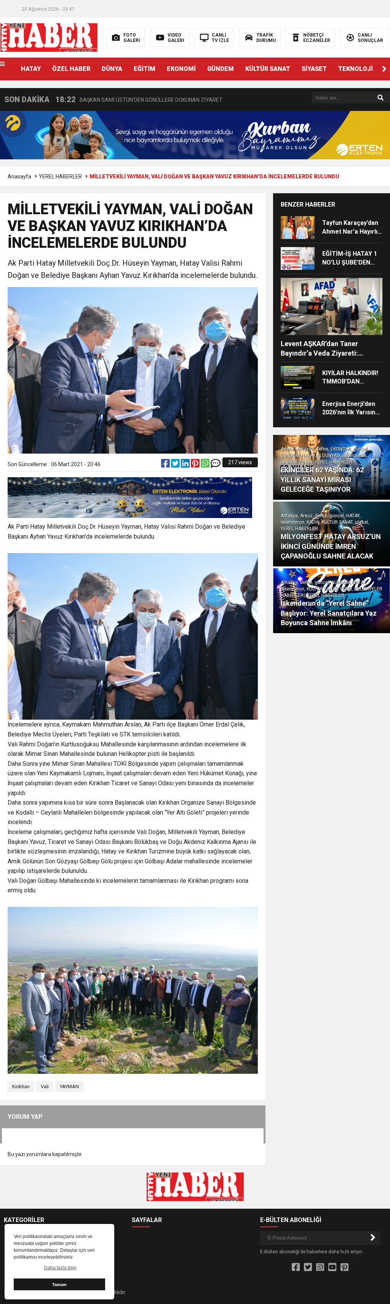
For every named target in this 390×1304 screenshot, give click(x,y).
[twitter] (176, 465)
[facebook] (166, 465)
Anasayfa (19, 176)
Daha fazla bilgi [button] (60, 1267)
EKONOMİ (181, 68)
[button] (384, 69)
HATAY (31, 68)
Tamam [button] (59, 1284)
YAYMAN (69, 1086)
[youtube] (332, 1267)
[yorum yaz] (216, 465)
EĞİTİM (144, 68)
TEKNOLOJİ (355, 68)
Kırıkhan (21, 1086)
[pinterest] (196, 465)
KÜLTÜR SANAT (267, 68)
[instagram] (320, 1267)
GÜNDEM (220, 68)
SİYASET (314, 68)
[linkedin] (186, 465)
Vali (45, 1086)
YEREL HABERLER (60, 176)
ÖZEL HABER (71, 68)
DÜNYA (112, 68)
